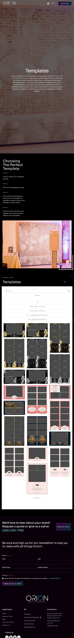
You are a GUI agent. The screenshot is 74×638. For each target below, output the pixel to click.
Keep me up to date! (12, 584)
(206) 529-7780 (13, 530)
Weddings (27, 614)
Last (39, 559)
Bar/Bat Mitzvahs (29, 627)
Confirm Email (43, 567)
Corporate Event (29, 621)
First (3, 559)
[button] (48, 3)
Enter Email (6, 567)
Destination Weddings (31, 617)
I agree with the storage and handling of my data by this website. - (32, 578)
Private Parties (29, 624)
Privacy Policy (54, 578)
